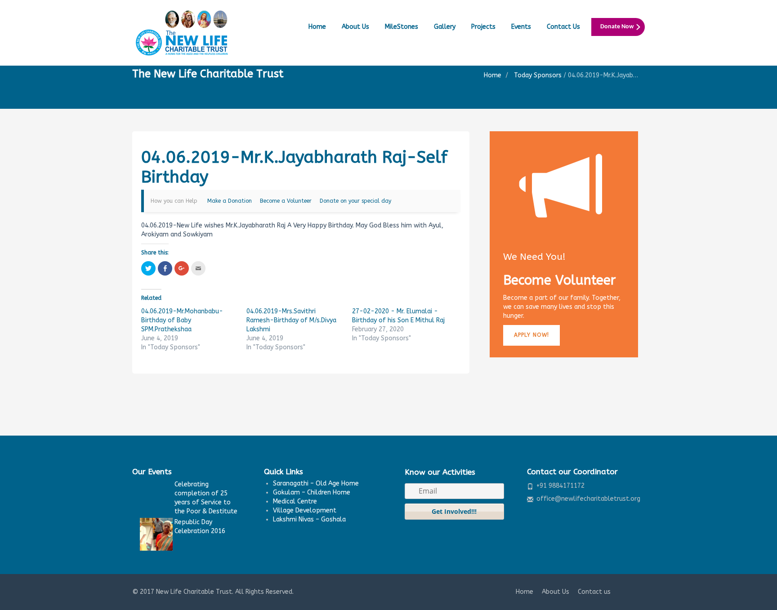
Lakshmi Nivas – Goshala (309, 519)
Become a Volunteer (286, 201)
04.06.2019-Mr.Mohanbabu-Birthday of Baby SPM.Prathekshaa (182, 320)
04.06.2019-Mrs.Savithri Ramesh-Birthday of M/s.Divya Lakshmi (291, 320)
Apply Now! (531, 335)
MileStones (401, 27)
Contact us (594, 592)
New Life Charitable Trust (194, 592)
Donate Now (617, 26)
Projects (483, 27)
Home (317, 27)
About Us (355, 27)
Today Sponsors (538, 75)
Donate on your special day (355, 201)
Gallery (444, 27)
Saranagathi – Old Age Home (316, 483)
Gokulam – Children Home (311, 492)
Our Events (152, 471)
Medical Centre (295, 501)
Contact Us (563, 27)
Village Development (304, 510)
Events (521, 27)
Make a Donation (229, 201)
